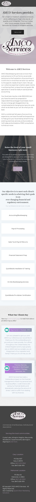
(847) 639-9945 (20, 463)
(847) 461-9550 (20, 479)
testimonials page (14, 319)
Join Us (18, 168)
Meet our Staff (17, 32)
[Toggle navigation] (23, 3)
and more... (14, 442)
